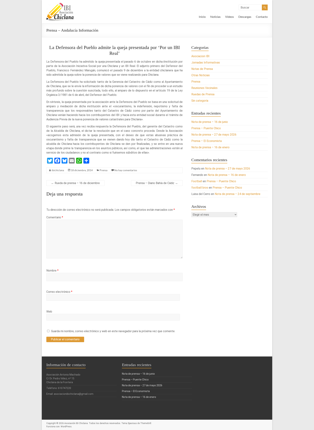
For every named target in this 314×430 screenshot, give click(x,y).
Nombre (52, 270)
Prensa (103, 170)
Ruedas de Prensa (202, 94)
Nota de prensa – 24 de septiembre (237, 194)
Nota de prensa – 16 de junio (209, 122)
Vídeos (229, 16)
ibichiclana (58, 170)
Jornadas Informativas (205, 62)
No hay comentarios (125, 170)
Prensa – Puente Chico (206, 128)
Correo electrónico (59, 292)
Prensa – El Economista (206, 141)
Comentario (54, 217)
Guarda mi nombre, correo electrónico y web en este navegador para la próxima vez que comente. (113, 331)
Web (49, 311)
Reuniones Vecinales (204, 88)
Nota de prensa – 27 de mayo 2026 (213, 134)
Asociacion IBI (200, 56)
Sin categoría (199, 100)
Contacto (262, 16)
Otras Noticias (200, 75)
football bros (199, 187)
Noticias (215, 16)
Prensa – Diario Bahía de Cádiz (157, 183)
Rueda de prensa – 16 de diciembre (75, 183)
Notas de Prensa (202, 69)
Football (196, 181)
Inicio (202, 16)
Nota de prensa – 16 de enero (210, 147)
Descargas (244, 16)
